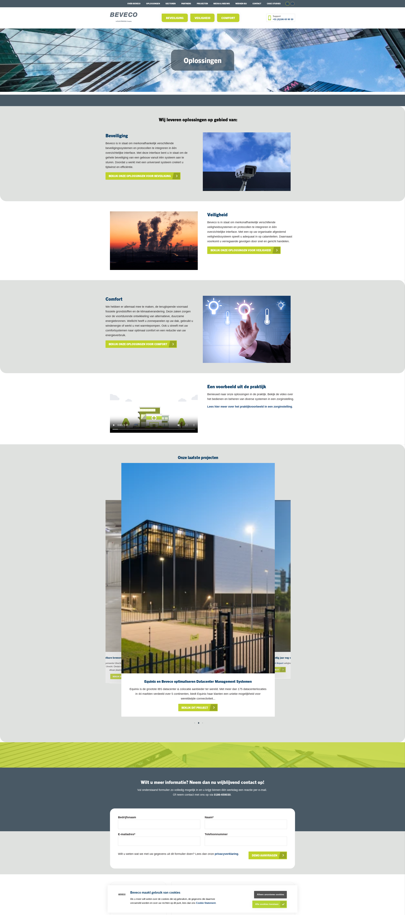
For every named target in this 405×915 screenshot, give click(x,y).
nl (287, 3)
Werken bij (241, 3)
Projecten (202, 3)
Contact (256, 3)
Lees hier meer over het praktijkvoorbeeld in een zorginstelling (249, 406)
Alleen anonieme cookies (270, 894)
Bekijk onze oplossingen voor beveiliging (140, 175)
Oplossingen (153, 3)
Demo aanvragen (264, 855)
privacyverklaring (226, 853)
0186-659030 (222, 794)
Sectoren (170, 3)
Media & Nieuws (221, 3)
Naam (209, 817)
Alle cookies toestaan (267, 904)
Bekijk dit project (194, 707)
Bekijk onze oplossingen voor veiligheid (241, 250)
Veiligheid (202, 18)
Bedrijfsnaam (127, 817)
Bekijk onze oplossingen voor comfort (138, 344)
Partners (186, 3)
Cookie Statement (206, 903)
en (292, 3)
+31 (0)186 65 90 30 (283, 19)
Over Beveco (133, 3)
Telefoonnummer (216, 834)
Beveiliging (175, 18)
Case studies (274, 3)
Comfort (228, 18)
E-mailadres (126, 834)
